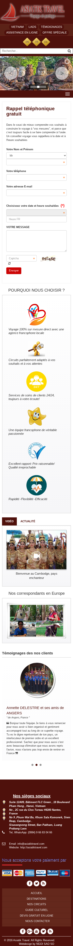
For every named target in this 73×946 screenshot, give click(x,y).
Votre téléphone (16, 171)
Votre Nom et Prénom (19, 149)
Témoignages (51, 26)
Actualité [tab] (27, 521)
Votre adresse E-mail (19, 186)
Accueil (36, 893)
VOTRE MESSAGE (18, 227)
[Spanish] (46, 41)
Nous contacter (37, 921)
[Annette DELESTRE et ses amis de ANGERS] (33, 679)
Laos (32, 26)
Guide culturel (36, 909)
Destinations (36, 898)
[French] (36, 41)
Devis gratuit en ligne (36, 915)
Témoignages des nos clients (27, 653)
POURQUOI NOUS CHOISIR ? (36, 290)
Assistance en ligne (22, 32)
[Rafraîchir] (9, 263)
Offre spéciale (55, 32)
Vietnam (17, 26)
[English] (27, 41)
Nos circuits (36, 904)
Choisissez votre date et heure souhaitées (35, 205)
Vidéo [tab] (9, 521)
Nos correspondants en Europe (37, 593)
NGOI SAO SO (45, 943)
